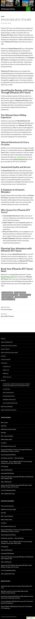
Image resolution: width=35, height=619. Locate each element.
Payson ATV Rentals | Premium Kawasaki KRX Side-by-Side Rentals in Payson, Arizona (17, 450)
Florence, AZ (6, 366)
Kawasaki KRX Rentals (9, 399)
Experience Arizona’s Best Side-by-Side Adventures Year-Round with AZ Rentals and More (17, 597)
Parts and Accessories (7, 506)
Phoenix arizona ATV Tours (10, 294)
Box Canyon (4, 422)
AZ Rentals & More (8, 9)
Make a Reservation (7, 342)
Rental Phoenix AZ (7, 277)
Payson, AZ (6, 370)
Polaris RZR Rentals (9, 396)
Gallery (3, 356)
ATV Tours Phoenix (20, 292)
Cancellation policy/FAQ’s (9, 345)
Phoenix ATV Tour (25, 294)
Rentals (3, 380)
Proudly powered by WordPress (9, 616)
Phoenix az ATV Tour (21, 297)
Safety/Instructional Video (9, 352)
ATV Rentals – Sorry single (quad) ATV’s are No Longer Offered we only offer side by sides (16, 384)
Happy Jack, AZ (7, 377)
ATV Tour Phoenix (7, 292)
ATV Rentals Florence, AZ (8, 446)
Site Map (3, 432)
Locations (4, 363)
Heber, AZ (5, 373)
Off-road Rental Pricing (8, 493)
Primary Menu (33, 9)
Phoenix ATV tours (8, 297)
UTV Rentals (6, 389)
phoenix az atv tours (8, 299)
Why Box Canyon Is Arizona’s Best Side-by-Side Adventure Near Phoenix (14, 592)
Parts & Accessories (7, 406)
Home (2, 16)
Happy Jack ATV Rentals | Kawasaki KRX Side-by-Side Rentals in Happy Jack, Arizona (16, 486)
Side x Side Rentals (8, 392)
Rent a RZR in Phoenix (7, 315)
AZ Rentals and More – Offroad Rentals (12, 458)
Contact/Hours (5, 359)
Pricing (3, 338)
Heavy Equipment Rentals (8, 410)
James (9, 23)
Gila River (4, 426)
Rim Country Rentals (7, 436)
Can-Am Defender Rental (10, 403)
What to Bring (5, 349)
